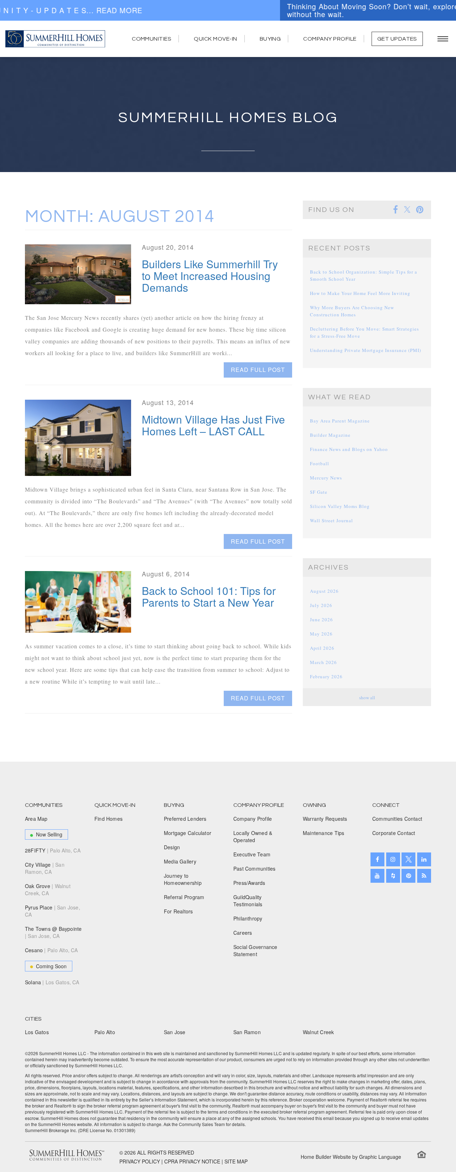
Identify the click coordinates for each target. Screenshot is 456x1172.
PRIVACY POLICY (139, 1161)
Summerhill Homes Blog (228, 117)
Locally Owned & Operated (252, 836)
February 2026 (326, 676)
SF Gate (318, 492)
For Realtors (178, 911)
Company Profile (329, 39)
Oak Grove (48, 889)
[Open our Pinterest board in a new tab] (408, 876)
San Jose (175, 1032)
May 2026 (321, 634)
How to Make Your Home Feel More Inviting (360, 293)
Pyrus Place (52, 911)
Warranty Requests (325, 818)
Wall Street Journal (331, 520)
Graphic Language (380, 1156)
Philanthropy (248, 918)
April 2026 (322, 648)
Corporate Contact (393, 832)
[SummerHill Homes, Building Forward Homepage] (55, 39)
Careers (242, 932)
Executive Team (251, 854)
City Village (44, 868)
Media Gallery (180, 861)
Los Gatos (37, 1032)
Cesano (51, 950)
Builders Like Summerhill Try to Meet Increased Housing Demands (210, 275)
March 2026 (323, 662)
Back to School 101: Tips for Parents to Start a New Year (209, 596)
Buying (270, 39)
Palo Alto (104, 1032)
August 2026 (324, 591)
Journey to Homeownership (183, 879)
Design (172, 847)
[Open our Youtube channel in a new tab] (377, 876)
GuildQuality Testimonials (248, 900)
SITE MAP (236, 1161)
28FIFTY (53, 850)
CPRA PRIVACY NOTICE (192, 1161)
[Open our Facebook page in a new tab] (377, 859)
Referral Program (184, 897)
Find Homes (108, 818)
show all (367, 697)
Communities (151, 39)
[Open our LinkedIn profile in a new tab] (424, 859)
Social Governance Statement (255, 950)
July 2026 (321, 605)
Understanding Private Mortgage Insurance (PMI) (365, 350)
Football (319, 463)
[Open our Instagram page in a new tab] (393, 859)
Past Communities (254, 868)
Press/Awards (249, 882)
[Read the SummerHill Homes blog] (424, 876)
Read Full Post (258, 369)
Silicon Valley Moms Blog (340, 506)
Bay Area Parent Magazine (340, 421)
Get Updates (397, 39)
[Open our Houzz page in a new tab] (393, 876)
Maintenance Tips (323, 832)
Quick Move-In (215, 39)
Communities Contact (397, 818)
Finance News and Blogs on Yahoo (349, 449)
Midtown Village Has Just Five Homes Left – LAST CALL (213, 425)
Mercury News (326, 477)
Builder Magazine (330, 435)
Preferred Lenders (185, 818)
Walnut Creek (318, 1032)
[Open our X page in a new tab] (408, 859)
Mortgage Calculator (187, 832)
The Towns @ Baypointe (53, 932)
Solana (52, 982)
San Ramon (247, 1032)
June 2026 (321, 619)
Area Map (36, 818)
